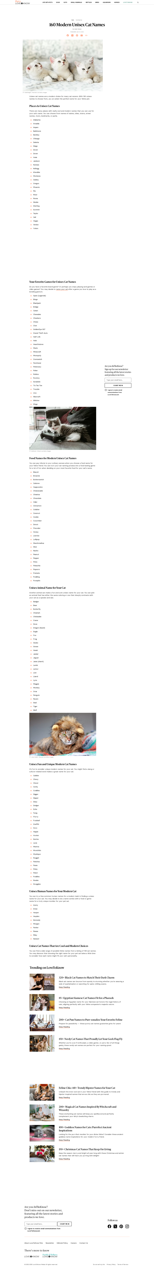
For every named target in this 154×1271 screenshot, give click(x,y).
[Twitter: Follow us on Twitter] (116, 1226)
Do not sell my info (99, 1264)
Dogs (58, 2)
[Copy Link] (86, 35)
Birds (97, 2)
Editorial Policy (62, 1243)
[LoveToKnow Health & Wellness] (50, 1255)
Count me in (118, 385)
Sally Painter (78, 29)
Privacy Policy (111, 1264)
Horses (117, 2)
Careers (74, 1243)
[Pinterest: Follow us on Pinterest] (121, 1226)
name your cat (62, 289)
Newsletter (50, 1243)
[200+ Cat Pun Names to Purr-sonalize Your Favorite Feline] (42, 1023)
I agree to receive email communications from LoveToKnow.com (115, 392)
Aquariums (107, 2)
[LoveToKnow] (31, 1255)
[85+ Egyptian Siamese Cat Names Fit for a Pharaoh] (42, 1002)
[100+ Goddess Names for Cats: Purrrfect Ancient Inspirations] (42, 1133)
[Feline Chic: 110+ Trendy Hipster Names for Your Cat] (42, 1092)
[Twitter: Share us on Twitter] (72, 35)
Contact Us (83, 1243)
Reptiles (89, 2)
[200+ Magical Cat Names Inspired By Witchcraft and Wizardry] (42, 1112)
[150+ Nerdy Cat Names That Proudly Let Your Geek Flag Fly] (42, 1043)
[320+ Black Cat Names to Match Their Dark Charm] (42, 982)
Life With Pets (47, 2)
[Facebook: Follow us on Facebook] (110, 1226)
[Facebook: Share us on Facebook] (67, 35)
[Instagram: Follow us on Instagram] (127, 1226)
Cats (65, 2)
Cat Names (79, 20)
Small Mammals (76, 2)
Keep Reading (64, 987)
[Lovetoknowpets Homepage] (23, 2)
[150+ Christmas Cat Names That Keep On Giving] (42, 1153)
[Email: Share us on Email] (81, 35)
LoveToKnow (127, 2)
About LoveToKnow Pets (33, 1243)
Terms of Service (122, 1264)
